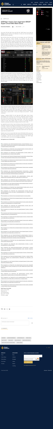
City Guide (46, 2)
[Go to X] (51, 347)
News (24, 4)
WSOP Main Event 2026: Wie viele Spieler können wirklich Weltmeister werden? (43, 62)
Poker (32, 2)
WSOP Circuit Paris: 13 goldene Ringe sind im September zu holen (46, 53)
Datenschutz (50, 370)
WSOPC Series (19, 342)
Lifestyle (29, 4)
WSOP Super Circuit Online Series (8, 342)
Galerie (45, 4)
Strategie (35, 4)
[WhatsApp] (9, 309)
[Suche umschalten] (21, 5)
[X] (7, 309)
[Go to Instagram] (46, 347)
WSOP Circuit (6, 18)
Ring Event (11, 340)
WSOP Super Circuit (26, 340)
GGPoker (42, 42)
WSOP (46, 42)
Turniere (50, 2)
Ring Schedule (18, 340)
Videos (40, 4)
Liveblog (50, 4)
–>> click (6, 295)
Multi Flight (4, 340)
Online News (41, 2)
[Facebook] (5, 309)
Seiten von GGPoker (21, 137)
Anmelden (31, 318)
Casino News (36, 2)
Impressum (45, 370)
